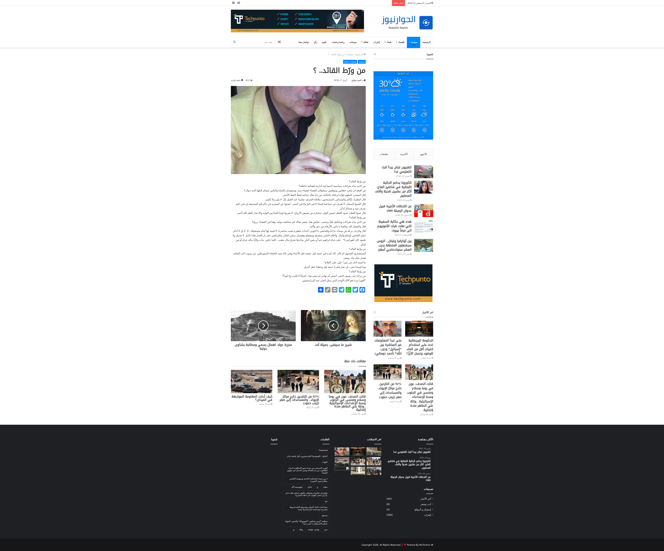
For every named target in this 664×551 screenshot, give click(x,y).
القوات (325, 462)
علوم (324, 42)
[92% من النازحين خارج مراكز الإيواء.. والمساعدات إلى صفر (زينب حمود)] (298, 381)
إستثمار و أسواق (422, 509)
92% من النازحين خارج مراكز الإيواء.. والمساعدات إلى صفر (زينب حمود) (299, 400)
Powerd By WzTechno (418, 544)
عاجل (309, 487)
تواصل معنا (304, 42)
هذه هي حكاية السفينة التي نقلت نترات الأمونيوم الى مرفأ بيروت (394, 226)
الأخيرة (404, 154)
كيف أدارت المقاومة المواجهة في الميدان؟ (252, 398)
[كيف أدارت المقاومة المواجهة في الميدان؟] (251, 381)
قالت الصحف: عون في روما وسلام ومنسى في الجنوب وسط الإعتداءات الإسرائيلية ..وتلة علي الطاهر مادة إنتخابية (347, 403)
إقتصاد (401, 42)
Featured (323, 450)
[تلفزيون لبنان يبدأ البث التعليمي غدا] (423, 171)
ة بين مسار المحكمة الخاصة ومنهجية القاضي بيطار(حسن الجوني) (308, 479)
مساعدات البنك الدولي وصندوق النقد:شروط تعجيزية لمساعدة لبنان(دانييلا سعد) (309, 508)
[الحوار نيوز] (407, 23)
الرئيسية (427, 42)
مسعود (325, 515)
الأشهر (423, 154)
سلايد (325, 487)
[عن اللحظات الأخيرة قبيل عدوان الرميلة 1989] (423, 210)
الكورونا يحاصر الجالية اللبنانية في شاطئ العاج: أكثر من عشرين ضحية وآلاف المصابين (393, 189)
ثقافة (365, 42)
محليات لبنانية (350, 61)
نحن (326, 529)
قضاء (389, 42)
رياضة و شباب (338, 42)
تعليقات (384, 154)
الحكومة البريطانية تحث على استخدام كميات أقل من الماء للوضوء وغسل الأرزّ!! (419, 347)
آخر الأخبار (426, 498)
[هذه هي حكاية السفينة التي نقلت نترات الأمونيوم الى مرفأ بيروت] (423, 226)
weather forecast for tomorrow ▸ (403, 137)
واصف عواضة (313, 529)
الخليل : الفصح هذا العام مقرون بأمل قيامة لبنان (307, 456)
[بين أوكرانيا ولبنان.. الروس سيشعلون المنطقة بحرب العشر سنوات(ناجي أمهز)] (423, 245)
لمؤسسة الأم (297, 487)
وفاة (301, 529)
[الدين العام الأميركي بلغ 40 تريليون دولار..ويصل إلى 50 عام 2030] (342, 471)
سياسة (414, 42)
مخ (326, 501)
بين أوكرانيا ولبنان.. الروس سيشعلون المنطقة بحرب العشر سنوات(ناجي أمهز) (394, 245)
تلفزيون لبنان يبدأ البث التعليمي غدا (397, 169)
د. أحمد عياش (357, 80)
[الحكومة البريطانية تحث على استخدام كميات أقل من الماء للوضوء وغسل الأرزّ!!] (419, 328)
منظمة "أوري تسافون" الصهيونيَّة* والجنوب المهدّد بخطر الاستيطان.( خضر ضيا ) (306, 522)
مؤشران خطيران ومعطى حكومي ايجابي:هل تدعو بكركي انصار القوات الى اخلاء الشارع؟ (307, 494)
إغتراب (376, 42)
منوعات (353, 42)
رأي (315, 42)
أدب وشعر (426, 504)
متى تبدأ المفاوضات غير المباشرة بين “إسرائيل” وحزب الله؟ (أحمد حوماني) (388, 347)
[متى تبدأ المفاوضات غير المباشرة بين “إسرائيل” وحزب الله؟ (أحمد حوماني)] (388, 328)
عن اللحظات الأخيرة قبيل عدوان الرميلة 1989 (395, 208)
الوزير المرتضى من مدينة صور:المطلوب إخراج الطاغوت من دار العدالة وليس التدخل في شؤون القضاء (307, 470)
